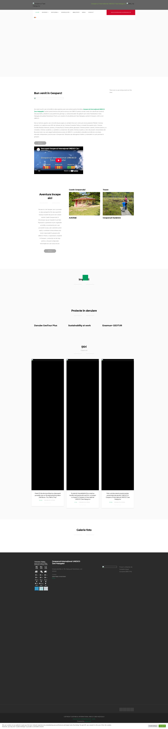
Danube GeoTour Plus (45, 325)
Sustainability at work (79, 325)
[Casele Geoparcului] (84, 203)
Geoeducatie (65, 12)
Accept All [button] (162, 726)
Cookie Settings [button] (153, 726)
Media (84, 12)
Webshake (88, 721)
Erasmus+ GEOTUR (112, 325)
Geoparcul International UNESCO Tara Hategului (108, 4)
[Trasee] (118, 203)
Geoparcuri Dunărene (112, 218)
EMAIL (53, 578)
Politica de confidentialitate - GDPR (84, 719)
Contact (91, 12)
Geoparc (45, 12)
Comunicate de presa (49, 500)
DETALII (40, 143)
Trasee (105, 190)
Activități (72, 218)
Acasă (37, 12)
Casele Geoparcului (77, 190)
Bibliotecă (76, 12)
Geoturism (54, 12)
